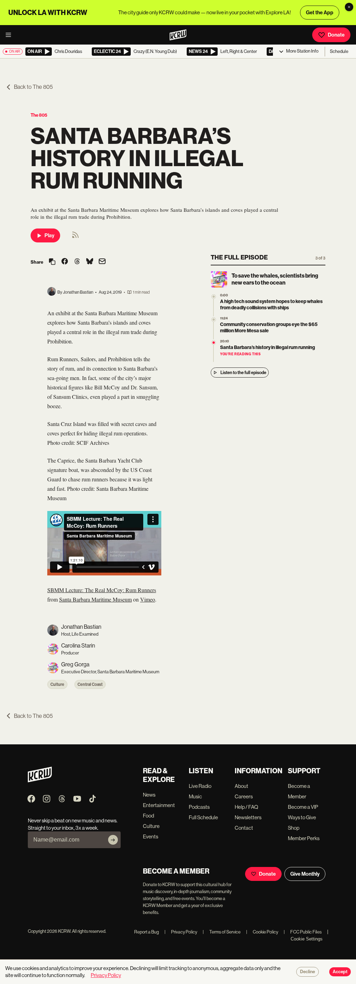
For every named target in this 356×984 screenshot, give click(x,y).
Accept (340, 972)
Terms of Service (222, 932)
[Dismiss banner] (349, 7)
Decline (307, 972)
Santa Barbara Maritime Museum (95, 599)
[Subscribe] (113, 840)
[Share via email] (102, 262)
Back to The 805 (33, 87)
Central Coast (90, 684)
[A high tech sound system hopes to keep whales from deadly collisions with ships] (214, 297)
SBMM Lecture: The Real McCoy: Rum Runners (101, 590)
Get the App (319, 12)
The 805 (39, 115)
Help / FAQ (246, 807)
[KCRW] (40, 780)
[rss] (75, 237)
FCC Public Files (303, 932)
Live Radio (200, 786)
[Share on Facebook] (64, 262)
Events (150, 836)
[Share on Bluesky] (89, 262)
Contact (244, 828)
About (241, 786)
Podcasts (199, 807)
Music (195, 796)
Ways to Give (302, 817)
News (149, 795)
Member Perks (303, 838)
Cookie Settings (307, 939)
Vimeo (147, 599)
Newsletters (248, 817)
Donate (336, 35)
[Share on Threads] (77, 262)
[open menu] (10, 34)
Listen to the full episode (243, 372)
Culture (57, 684)
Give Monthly (304, 874)
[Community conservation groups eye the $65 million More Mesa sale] (214, 319)
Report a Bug (146, 932)
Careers (244, 796)
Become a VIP (303, 807)
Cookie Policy (262, 932)
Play (49, 235)
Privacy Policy (180, 932)
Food (148, 816)
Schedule (339, 51)
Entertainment (159, 805)
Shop (293, 828)
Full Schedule (203, 817)
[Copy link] (52, 262)
